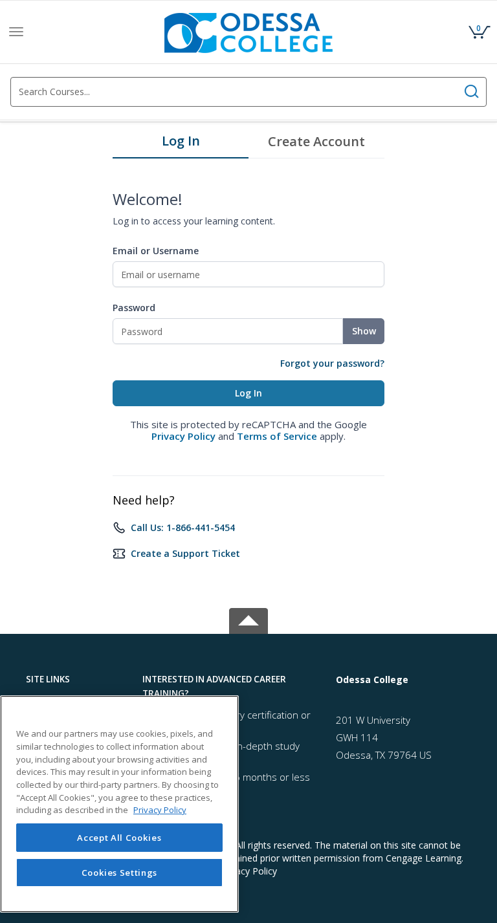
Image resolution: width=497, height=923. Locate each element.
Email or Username (156, 250)
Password (134, 307)
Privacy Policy (183, 436)
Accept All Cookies (119, 837)
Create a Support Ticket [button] (185, 553)
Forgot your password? (332, 363)
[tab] (180, 144)
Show (364, 331)
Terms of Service (277, 436)
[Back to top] (248, 619)
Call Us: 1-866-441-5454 (183, 527)
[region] (119, 804)
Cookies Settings (120, 872)
